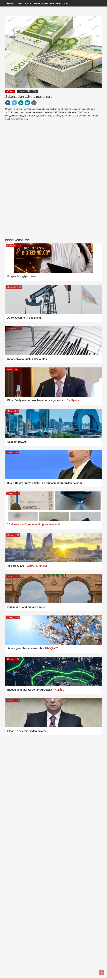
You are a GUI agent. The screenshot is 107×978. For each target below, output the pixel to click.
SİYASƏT (10, 3)
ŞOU (66, 3)
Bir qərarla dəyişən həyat (21, 276)
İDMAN (45, 3)
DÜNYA (28, 3)
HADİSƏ (36, 3)
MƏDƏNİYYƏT (56, 3)
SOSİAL (19, 3)
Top (101, 972)
